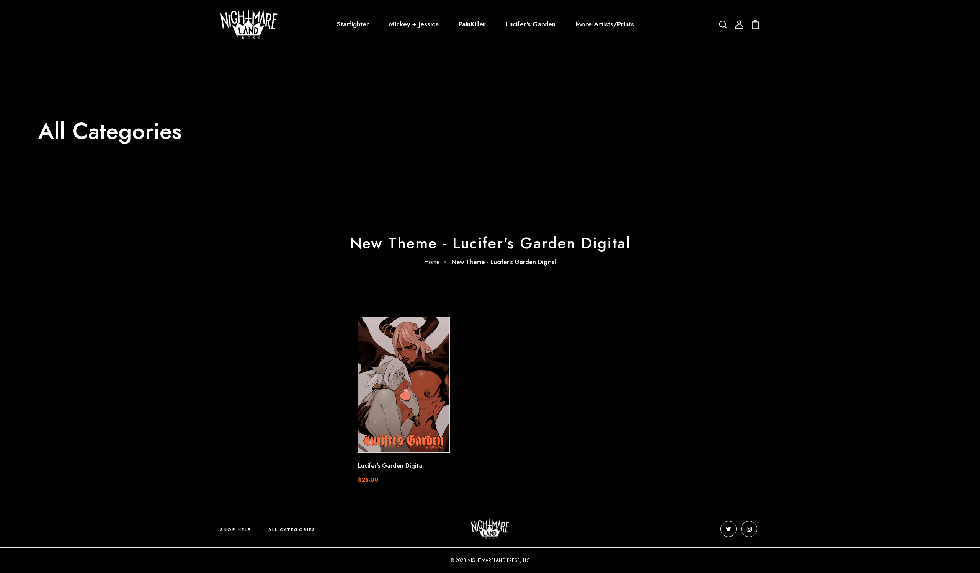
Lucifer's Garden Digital (391, 465)
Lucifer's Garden (530, 24)
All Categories (292, 529)
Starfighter (353, 24)
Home (432, 262)
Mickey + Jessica (414, 24)
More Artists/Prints (604, 24)
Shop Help (235, 529)
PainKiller (472, 24)
